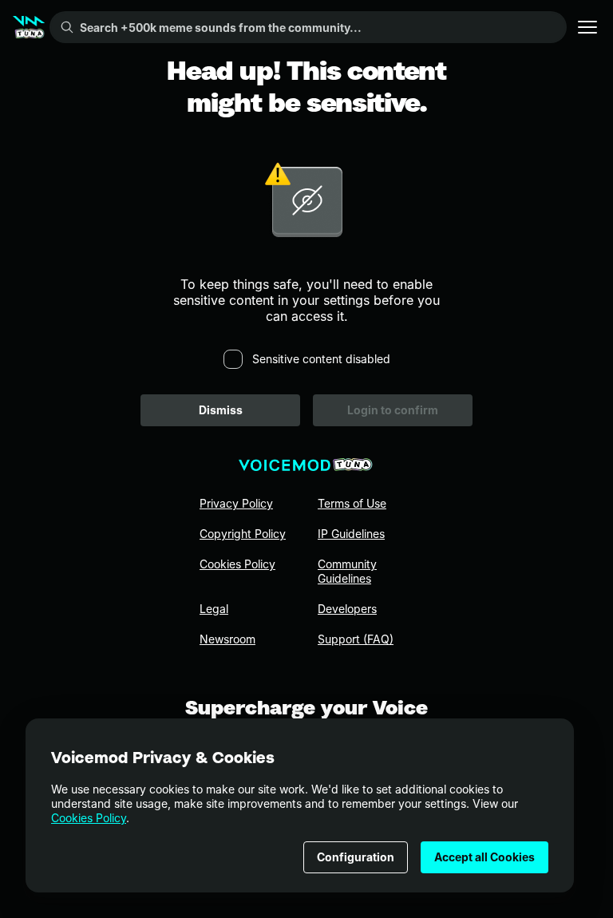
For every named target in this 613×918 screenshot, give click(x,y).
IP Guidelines (351, 533)
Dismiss (221, 410)
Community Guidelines (347, 571)
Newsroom (227, 639)
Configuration (355, 857)
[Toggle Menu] (587, 27)
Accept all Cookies (484, 857)
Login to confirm (392, 410)
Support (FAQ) (356, 639)
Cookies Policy (88, 818)
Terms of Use (352, 503)
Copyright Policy (243, 533)
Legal (214, 608)
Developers (347, 608)
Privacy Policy (236, 503)
